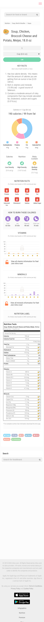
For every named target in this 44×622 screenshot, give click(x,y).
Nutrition (22, 613)
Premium (22, 618)
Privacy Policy (15, 589)
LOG (22, 59)
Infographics (22, 608)
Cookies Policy (28, 589)
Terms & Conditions (35, 586)
